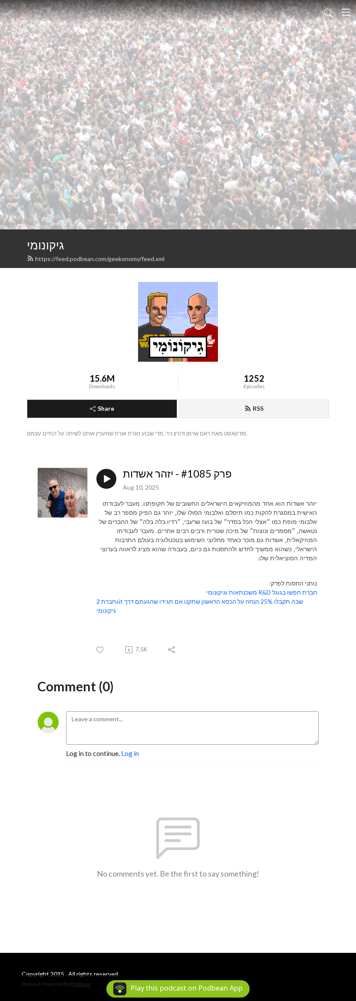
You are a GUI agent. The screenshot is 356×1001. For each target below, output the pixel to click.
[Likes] (100, 649)
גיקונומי (45, 245)
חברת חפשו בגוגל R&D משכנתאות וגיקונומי (261, 592)
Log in (130, 753)
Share (106, 408)
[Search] (328, 12)
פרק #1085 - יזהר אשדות (177, 474)
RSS (258, 408)
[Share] (172, 649)
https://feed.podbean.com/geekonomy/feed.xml (100, 258)
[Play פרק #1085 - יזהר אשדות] (106, 479)
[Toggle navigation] (346, 12)
